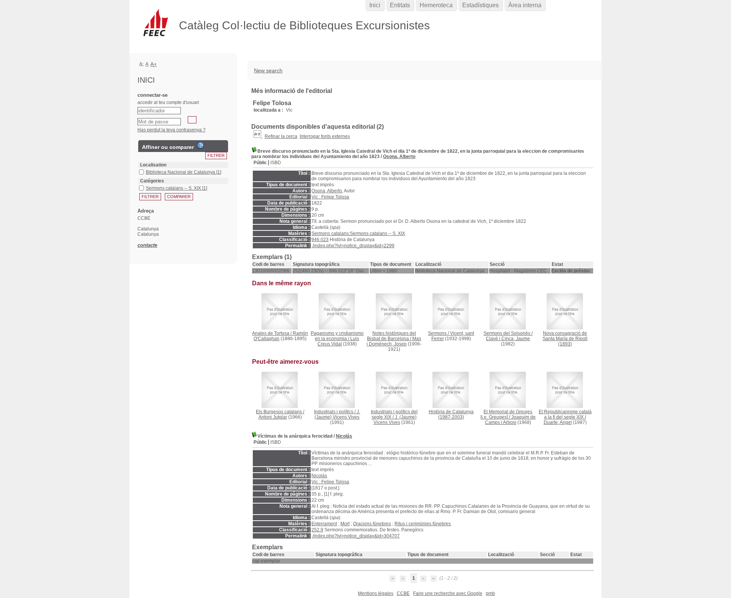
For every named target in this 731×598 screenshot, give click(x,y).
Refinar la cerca (281, 136)
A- (141, 63)
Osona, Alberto (399, 156)
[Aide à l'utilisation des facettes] (200, 145)
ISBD (275, 162)
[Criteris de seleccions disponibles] (258, 136)
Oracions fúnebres (372, 523)
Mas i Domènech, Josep (394, 341)
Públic (260, 162)
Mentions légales (375, 593)
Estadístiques (480, 5)
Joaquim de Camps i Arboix (510, 419)
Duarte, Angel (558, 422)
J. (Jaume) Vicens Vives (337, 414)
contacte (147, 245)
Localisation (153, 165)
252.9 (317, 529)
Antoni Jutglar (273, 417)
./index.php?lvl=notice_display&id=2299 (352, 245)
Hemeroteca (436, 5)
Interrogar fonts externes (325, 136)
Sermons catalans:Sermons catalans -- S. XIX (358, 233)
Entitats (400, 5)
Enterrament (324, 523)
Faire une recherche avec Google (447, 593)
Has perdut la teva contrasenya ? (171, 130)
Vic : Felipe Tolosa (330, 197)
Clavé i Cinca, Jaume (508, 338)
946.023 (320, 239)
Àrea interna (524, 5)
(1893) (565, 339)
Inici (374, 5)
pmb (490, 593)
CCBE (403, 593)
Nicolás (344, 436)
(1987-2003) (451, 414)
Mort (345, 523)
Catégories (152, 181)
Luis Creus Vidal (338, 341)
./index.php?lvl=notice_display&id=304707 (355, 536)
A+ (153, 64)
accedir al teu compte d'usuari (168, 102)
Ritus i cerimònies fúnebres (422, 523)
